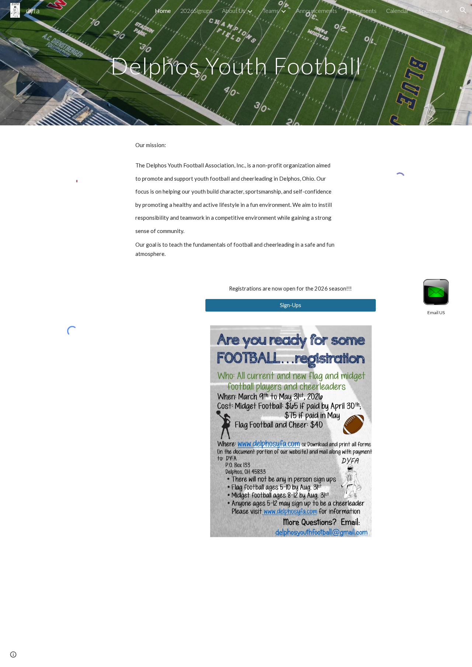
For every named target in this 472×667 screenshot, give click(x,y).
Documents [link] (361, 10)
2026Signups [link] (196, 10)
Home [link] (163, 10)
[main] (236, 62)
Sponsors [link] (430, 10)
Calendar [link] (397, 10)
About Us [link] (233, 10)
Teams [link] (271, 10)
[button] (463, 10)
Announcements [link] (316, 10)
